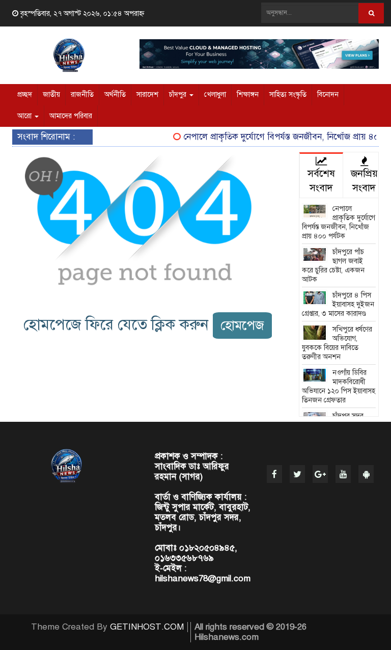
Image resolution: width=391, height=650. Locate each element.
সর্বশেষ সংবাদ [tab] (321, 180)
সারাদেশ (147, 94)
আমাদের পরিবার (70, 116)
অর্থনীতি (115, 94)
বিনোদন (328, 94)
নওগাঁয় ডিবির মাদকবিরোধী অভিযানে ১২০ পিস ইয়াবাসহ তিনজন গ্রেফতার (338, 386)
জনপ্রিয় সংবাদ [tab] (364, 180)
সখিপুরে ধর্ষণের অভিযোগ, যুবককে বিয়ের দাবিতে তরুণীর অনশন (337, 343)
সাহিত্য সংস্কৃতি (287, 94)
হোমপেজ (242, 325)
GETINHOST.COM (147, 626)
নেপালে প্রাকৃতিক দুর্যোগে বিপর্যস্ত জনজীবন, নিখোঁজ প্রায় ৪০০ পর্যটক (339, 222)
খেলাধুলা (215, 94)
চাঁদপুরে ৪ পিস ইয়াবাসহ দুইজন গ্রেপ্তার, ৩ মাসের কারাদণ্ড (338, 304)
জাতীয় (51, 94)
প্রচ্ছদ (24, 94)
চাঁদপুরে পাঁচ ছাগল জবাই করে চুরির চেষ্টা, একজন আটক (333, 266)
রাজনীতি (82, 94)
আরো (25, 116)
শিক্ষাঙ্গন (248, 94)
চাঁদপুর (178, 94)
